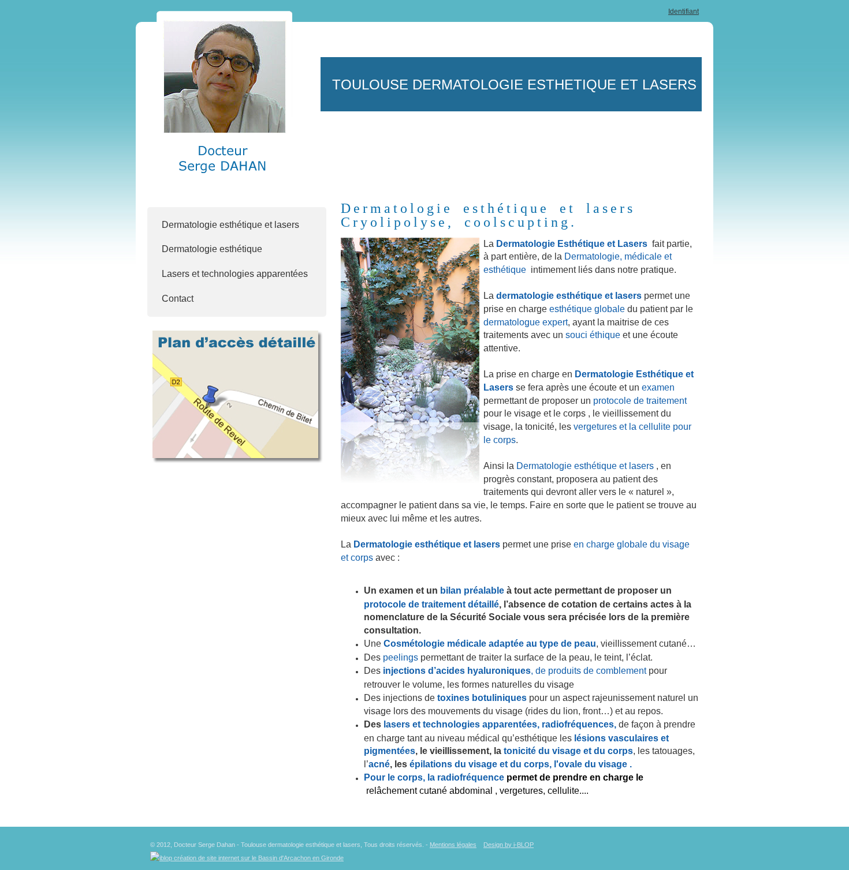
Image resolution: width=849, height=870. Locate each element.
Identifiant (683, 11)
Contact (177, 298)
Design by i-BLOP (508, 844)
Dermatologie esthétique (212, 249)
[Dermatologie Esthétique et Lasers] (410, 360)
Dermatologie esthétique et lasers (230, 225)
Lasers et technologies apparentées (235, 274)
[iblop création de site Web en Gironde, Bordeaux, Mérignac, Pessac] (247, 855)
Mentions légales (453, 844)
